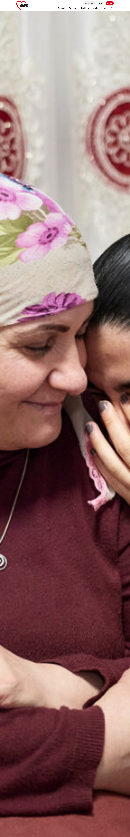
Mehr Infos (87, 432)
